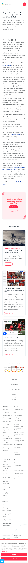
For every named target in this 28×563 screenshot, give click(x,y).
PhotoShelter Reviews (18, 473)
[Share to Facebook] (15, 40)
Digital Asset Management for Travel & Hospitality (7, 449)
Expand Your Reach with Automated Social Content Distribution (7, 508)
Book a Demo (13, 207)
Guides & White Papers (18, 470)
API (14, 478)
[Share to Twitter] (9, 40)
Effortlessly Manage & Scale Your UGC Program (7, 514)
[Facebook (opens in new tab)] (15, 389)
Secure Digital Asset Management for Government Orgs (6, 423)
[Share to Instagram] (12, 40)
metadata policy (16, 134)
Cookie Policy (5, 551)
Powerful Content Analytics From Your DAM (6, 487)
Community (16, 475)
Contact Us (14, 394)
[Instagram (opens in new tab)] (9, 389)
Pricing (3, 533)
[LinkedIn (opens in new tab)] (19, 389)
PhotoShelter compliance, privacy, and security (6, 499)
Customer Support (14, 397)
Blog (15, 462)
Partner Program (6, 535)
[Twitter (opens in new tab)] (12, 389)
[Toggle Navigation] (24, 4)
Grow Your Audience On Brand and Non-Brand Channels (19, 434)
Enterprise (16, 450)
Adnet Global (6, 65)
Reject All (14, 554)
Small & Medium (17, 447)
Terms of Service (17, 533)
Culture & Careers (6, 538)
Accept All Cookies (14, 558)
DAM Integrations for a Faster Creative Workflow (7, 493)
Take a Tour (14, 211)
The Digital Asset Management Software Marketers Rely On (19, 440)
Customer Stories (17, 465)
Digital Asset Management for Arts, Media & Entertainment (7, 411)
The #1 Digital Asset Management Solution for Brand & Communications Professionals (18, 419)
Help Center (14, 399)
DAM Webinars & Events (19, 468)
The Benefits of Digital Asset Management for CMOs (18, 411)
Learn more (9, 264)
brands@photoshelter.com (14, 381)
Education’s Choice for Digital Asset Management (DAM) (7, 417)
